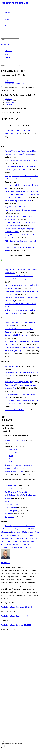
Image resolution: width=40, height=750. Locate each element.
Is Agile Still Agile (13, 544)
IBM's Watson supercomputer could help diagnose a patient (19, 541)
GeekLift (8, 501)
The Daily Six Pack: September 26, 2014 (16, 607)
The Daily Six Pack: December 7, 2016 (14, 84)
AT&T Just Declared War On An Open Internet (21, 160)
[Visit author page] (5, 558)
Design (11, 456)
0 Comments (9, 105)
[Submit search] (19, 65)
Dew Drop (8, 514)
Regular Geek (9, 517)
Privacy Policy (8, 741)
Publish (11, 462)
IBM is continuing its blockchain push (18, 201)
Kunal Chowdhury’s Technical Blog (17, 492)
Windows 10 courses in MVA (15, 440)
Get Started (13, 452)
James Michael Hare (12, 504)
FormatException (11, 510)
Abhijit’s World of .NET (13, 489)
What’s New (13, 449)
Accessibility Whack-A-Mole (14, 410)
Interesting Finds (11, 507)
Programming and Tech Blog (14, 3)
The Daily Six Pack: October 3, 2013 (14, 616)
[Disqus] (20, 658)
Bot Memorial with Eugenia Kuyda (17, 335)
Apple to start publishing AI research (14, 529)
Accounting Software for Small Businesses (20, 526)
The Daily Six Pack (10, 103)
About (6, 54)
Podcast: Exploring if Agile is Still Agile (18, 382)
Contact (7, 57)
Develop (11, 459)
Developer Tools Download (14, 471)
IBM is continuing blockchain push (21, 538)
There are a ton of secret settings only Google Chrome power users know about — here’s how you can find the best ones (22, 194)
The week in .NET (11, 486)
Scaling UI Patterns (12, 366)
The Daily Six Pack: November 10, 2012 (16, 625)
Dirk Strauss (8, 99)
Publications (8, 51)
